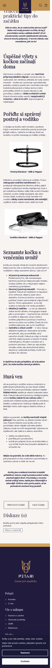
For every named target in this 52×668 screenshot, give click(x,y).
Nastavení (25, 653)
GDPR (10, 624)
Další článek (39, 505)
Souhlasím (25, 661)
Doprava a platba (16, 616)
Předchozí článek (16, 505)
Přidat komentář (13, 530)
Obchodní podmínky (16, 620)
